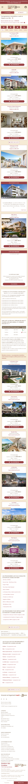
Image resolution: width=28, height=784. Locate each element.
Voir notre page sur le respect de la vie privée (9, 778)
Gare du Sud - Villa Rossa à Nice (9, 582)
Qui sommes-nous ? (5, 718)
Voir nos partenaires (5, 737)
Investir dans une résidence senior (8, 751)
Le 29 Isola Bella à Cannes (8, 594)
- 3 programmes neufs (9, 656)
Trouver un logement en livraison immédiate (10, 758)
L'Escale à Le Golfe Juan (8, 596)
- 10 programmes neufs (12, 651)
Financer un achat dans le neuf (7, 748)
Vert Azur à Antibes (7, 579)
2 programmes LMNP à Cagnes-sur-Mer (11, 619)
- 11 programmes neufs (8, 648)
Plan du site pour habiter (6, 702)
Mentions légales (4, 712)
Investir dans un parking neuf (7, 746)
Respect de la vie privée (6, 713)
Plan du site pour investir (6, 703)
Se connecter (4, 735)
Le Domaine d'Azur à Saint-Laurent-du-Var (11, 591)
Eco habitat (3, 727)
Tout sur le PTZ (4, 743)
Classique (8, 12)
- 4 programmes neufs (11, 654)
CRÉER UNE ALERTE (14, 142)
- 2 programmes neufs (9, 659)
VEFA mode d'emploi (5, 744)
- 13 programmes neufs (9, 646)
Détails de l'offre (14, 52)
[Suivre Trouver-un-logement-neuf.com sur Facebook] (1, 699)
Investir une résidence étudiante (7, 749)
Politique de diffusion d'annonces (8, 715)
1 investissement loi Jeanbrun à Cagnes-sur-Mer (13, 617)
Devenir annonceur (5, 734)
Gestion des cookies (5, 720)
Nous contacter (4, 721)
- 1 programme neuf (9, 672)
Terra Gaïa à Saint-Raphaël (8, 587)
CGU (2, 716)
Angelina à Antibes (6, 599)
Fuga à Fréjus (6, 584)
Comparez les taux (15, 689)
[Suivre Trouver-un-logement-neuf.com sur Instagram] (3, 699)
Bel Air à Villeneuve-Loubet (8, 601)
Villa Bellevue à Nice (7, 604)
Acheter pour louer (5, 755)
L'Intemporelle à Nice (7, 606)
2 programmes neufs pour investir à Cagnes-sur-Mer (14, 614)
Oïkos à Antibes (6, 589)
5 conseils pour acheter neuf (7, 757)
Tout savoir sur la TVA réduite (7, 760)
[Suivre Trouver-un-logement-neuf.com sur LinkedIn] (6, 699)
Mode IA (21, 12)
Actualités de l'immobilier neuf (7, 726)
